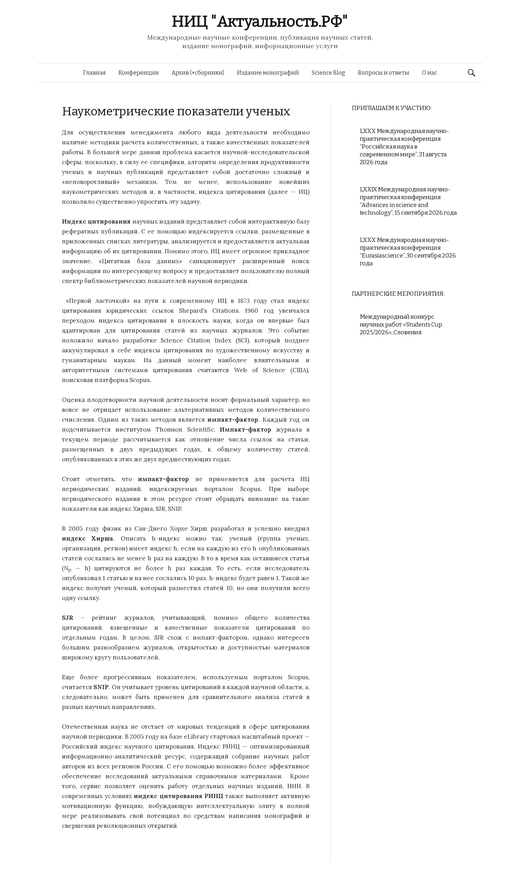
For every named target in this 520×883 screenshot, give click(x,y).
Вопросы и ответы (383, 72)
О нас (429, 72)
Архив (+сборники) (198, 72)
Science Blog (328, 72)
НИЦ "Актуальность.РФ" (260, 21)
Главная (94, 72)
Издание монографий (268, 72)
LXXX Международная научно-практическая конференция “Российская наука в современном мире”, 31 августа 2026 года (404, 146)
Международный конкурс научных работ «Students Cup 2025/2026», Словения (401, 324)
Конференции (139, 72)
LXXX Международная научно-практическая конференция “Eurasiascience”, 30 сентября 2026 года (408, 251)
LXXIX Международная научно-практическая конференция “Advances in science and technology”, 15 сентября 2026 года (408, 201)
